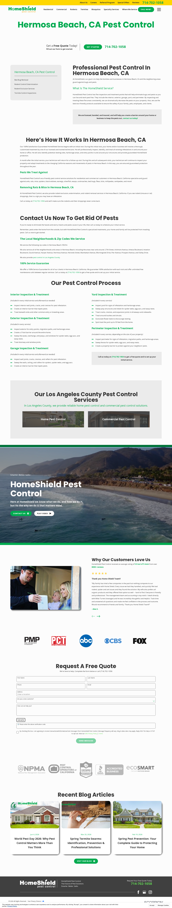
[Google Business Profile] (144, 892)
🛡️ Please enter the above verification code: (31, 724)
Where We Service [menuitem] (129, 9)
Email (89, 685)
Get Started (93, 47)
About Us (83, 2)
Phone (19, 685)
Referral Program (107, 2)
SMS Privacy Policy (91, 734)
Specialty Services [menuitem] (111, 9)
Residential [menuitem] (48, 9)
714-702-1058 (152, 2)
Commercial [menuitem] (61, 9)
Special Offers (123, 2)
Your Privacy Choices (34, 901)
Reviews (135, 2)
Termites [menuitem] (84, 9)
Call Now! (146, 9)
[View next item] (98, 616)
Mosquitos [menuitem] (95, 9)
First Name (20, 678)
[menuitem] (35, 80)
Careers (93, 2)
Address (19, 692)
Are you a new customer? (25, 699)
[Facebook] (138, 892)
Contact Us (19, 513)
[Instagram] (150, 892)
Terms (101, 734)
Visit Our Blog (84, 861)
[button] (44, 513)
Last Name (91, 678)
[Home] (22, 9)
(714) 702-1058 (39, 201)
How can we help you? (24, 706)
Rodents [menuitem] (73, 9)
